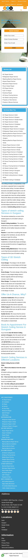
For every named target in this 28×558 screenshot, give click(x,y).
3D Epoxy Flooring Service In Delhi (12, 154)
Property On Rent (6, 477)
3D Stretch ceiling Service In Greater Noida (13, 176)
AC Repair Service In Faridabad (11, 124)
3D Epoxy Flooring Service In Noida (13, 159)
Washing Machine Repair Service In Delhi (14, 133)
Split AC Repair (6, 412)
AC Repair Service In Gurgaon (11, 117)
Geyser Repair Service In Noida (11, 150)
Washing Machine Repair (8, 446)
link (20, 349)
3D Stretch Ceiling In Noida (10, 173)
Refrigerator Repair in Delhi (9, 424)
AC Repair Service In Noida (10, 122)
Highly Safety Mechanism (8, 483)
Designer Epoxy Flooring (8, 459)
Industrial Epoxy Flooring (8, 461)
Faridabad (4, 530)
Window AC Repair (6, 410)
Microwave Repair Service (10, 84)
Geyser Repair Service (9, 81)
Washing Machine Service (8, 448)
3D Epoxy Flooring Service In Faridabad (14, 166)
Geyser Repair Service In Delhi (11, 145)
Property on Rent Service (10, 100)
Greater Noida (5, 525)
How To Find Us (5, 1)
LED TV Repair (7, 90)
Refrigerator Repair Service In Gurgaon (13, 129)
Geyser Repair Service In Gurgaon (12, 147)
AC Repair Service (8, 74)
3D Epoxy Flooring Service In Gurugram (14, 156)
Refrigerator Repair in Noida (9, 421)
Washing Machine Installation (9, 443)
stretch (10, 207)
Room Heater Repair (8, 86)
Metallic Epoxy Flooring (8, 457)
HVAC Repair (5, 415)
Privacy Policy (5, 543)
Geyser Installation (6, 432)
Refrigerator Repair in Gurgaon (9, 426)
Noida (3, 527)
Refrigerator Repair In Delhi (10, 126)
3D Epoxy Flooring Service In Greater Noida (13, 162)
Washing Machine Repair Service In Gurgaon (13, 137)
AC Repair (4, 404)
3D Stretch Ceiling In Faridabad (11, 180)
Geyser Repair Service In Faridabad (13, 152)
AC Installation (5, 401)
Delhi (3, 520)
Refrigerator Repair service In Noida (13, 131)
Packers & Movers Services (10, 102)
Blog (3, 538)
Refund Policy (5, 545)
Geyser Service (6, 437)
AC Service (5, 406)
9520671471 (13, 4)
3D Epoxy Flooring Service (10, 95)
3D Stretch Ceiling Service (10, 97)
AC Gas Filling (5, 408)
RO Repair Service (8, 88)
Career (3, 540)
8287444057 (19, 4)
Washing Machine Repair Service (12, 79)
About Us (13, 1)
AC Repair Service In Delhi (10, 115)
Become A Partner (22, 1)
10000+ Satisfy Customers (8, 488)
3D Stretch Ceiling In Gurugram (11, 170)
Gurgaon (4, 523)
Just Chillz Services (18, 553)
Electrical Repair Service (8, 466)
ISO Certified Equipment (8, 481)
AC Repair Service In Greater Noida (12, 119)
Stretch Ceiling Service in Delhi (10, 363)
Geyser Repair (5, 435)
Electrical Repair (7, 93)
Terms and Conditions (8, 547)
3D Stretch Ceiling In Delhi (10, 168)
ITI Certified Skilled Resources (9, 485)
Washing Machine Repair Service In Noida (13, 141)
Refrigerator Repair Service (10, 77)
